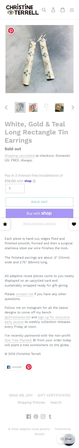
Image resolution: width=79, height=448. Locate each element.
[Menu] (71, 10)
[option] (20, 107)
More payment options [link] (39, 223)
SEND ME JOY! (20, 395)
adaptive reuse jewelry (35, 429)
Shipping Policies (31, 402)
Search (56, 402)
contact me (24, 294)
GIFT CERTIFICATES (54, 395)
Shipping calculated (20, 156)
